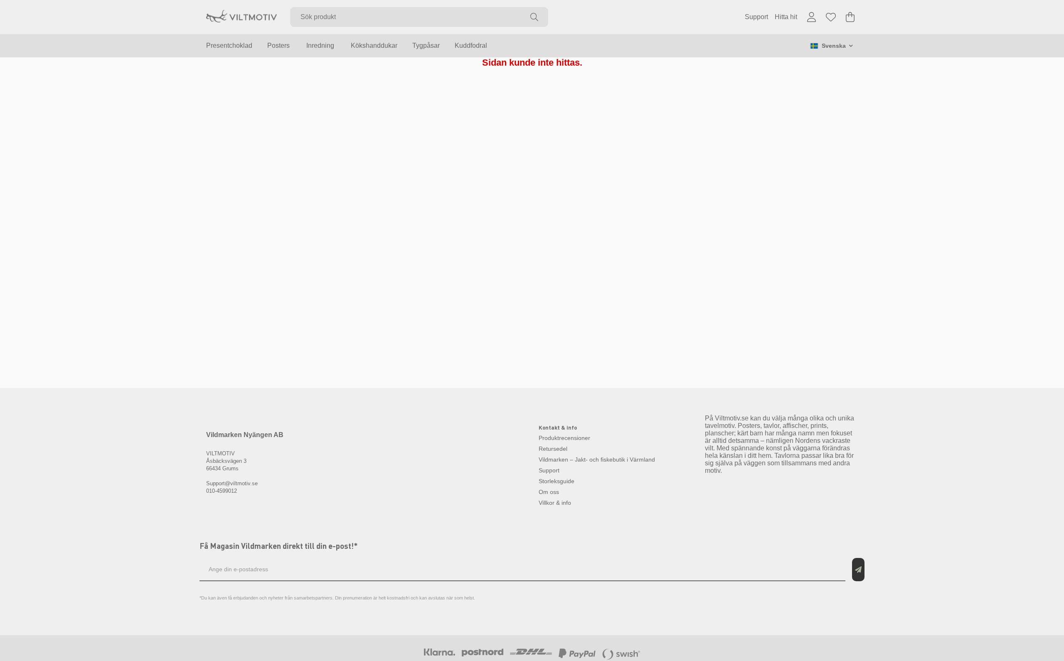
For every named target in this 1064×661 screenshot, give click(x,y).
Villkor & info (555, 502)
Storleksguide (556, 481)
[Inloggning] (811, 17)
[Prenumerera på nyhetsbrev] (858, 569)
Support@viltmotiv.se (232, 483)
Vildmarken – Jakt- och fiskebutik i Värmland (597, 459)
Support (756, 16)
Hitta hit (786, 16)
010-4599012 (221, 491)
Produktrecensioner (564, 438)
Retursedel (553, 448)
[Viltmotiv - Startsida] (241, 17)
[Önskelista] (831, 17)
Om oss (549, 492)
